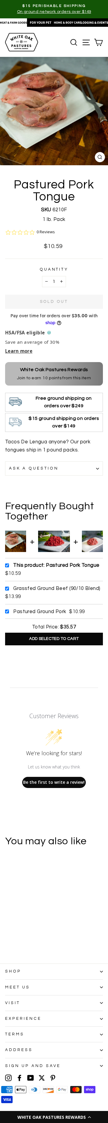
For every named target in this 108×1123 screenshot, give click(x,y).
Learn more (18, 351)
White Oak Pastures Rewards (54, 369)
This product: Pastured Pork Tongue (56, 565)
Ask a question (33, 468)
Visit (12, 1003)
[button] (54, 1117)
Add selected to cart (54, 639)
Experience (23, 1018)
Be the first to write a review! (54, 782)
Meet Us (17, 987)
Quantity (54, 269)
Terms (14, 1034)
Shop (13, 971)
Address (19, 1050)
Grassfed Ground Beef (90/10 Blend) (56, 588)
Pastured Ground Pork (39, 611)
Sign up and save (33, 1066)
